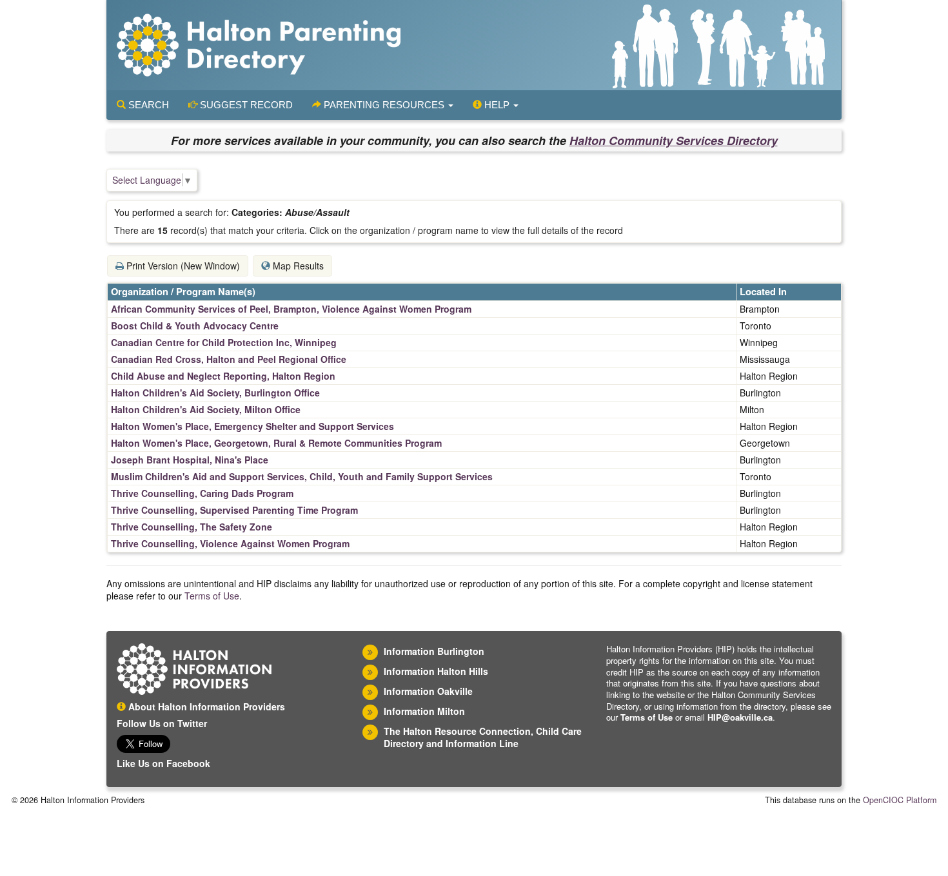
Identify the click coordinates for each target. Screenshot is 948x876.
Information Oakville (428, 691)
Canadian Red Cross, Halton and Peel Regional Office (228, 359)
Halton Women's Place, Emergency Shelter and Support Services (252, 426)
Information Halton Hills (436, 671)
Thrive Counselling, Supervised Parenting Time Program (234, 509)
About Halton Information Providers (205, 706)
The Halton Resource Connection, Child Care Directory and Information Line (483, 737)
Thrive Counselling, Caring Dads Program (202, 493)
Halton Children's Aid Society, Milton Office (206, 409)
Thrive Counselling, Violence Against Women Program (230, 543)
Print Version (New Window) (182, 265)
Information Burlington (434, 651)
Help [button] (497, 104)
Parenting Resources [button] (384, 104)
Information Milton (424, 711)
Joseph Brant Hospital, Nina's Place (189, 459)
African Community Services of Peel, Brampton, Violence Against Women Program (291, 308)
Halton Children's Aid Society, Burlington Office (215, 392)
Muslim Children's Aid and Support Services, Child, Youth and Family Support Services (302, 476)
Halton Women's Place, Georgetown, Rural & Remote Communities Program (276, 442)
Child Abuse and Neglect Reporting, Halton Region (223, 375)
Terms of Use (211, 595)
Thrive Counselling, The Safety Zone (191, 526)
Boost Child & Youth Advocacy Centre (195, 325)
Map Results (297, 265)
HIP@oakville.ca (740, 717)
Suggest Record (245, 104)
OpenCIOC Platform (899, 800)
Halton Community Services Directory (673, 140)
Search (147, 104)
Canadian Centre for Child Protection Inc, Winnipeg (224, 342)
